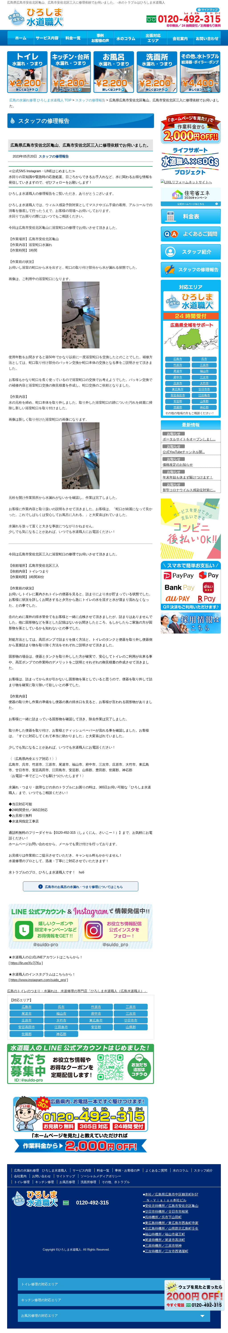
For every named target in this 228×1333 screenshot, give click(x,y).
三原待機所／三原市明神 (163, 1245)
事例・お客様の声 (100, 38)
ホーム (20, 38)
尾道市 (27, 1013)
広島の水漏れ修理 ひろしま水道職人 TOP (40, 100)
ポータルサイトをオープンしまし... (189, 439)
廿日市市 (130, 1020)
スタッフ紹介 (203, 1170)
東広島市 (96, 1020)
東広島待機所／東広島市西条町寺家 (171, 1223)
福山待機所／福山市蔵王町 (165, 1234)
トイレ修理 (22, 1182)
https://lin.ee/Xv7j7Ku (25, 963)
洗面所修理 (88, 1182)
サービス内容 (47, 38)
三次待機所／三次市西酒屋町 (166, 1251)
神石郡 (61, 1034)
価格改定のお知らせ (178, 464)
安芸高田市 (26, 1027)
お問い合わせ (207, 38)
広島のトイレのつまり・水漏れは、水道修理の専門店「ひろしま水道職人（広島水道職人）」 (77, 991)
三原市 (131, 1007)
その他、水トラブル (116, 1182)
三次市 (131, 1013)
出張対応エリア (153, 38)
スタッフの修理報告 (90, 100)
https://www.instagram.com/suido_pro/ (38, 980)
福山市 (61, 1013)
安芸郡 (96, 1027)
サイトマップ (65, 1176)
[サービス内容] (39, 38)
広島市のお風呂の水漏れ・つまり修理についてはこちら (84, 887)
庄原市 (27, 1020)
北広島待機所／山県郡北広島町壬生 (171, 1228)
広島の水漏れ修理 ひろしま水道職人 (40, 1170)
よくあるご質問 (156, 1170)
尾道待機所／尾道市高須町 (165, 1240)
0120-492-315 (92, 1203)
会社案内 (180, 38)
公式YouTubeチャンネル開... (184, 452)
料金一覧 (73, 38)
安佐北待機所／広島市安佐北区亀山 (171, 1206)
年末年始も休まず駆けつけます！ (188, 477)
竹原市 (96, 1007)
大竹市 (61, 1020)
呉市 (61, 1007)
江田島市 (61, 1027)
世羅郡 (27, 1034)
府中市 (96, 1013)
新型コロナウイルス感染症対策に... (189, 490)
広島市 (27, 1007)
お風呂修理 (67, 1182)
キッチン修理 (44, 1182)
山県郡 (131, 1027)
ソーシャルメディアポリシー (101, 1176)
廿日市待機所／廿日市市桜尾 (166, 1211)
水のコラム (127, 38)
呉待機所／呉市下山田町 (163, 1217)
